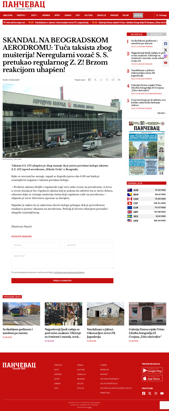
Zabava (68, 15)
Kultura (89, 15)
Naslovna (7, 15)
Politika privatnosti (109, 379)
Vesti (33, 15)
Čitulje (138, 15)
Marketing (105, 393)
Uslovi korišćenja (109, 383)
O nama (103, 365)
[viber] (107, 80)
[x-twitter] (149, 393)
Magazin (114, 15)
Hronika (46, 15)
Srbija (80, 365)
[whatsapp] (101, 80)
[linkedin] (119, 80)
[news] (21, 314)
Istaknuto (156, 34)
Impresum (104, 370)
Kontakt (104, 374)
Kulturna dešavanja (153, 93)
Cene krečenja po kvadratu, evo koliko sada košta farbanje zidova (148, 102)
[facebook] (89, 80)
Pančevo (21, 15)
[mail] (113, 80)
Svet (78, 15)
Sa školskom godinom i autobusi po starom (144, 42)
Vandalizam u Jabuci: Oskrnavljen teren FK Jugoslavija (57, 22)
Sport (57, 15)
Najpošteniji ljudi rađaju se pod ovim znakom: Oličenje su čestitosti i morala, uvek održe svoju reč (148, 57)
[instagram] (156, 393)
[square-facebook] (143, 393)
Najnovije (136, 34)
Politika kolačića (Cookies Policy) (116, 388)
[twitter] (95, 80)
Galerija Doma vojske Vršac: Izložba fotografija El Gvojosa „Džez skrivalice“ (130, 22)
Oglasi (126, 15)
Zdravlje (101, 15)
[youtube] (162, 393)
